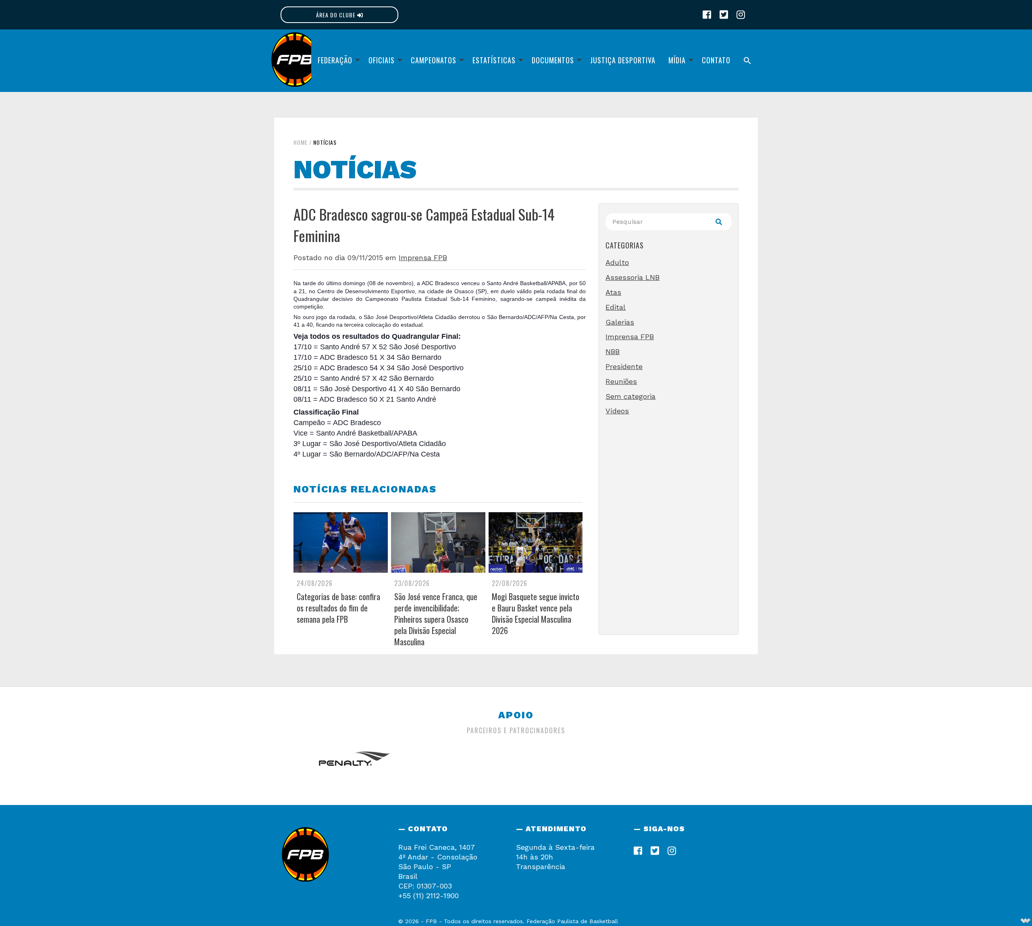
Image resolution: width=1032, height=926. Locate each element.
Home (300, 142)
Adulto (617, 262)
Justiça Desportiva (622, 60)
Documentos (553, 60)
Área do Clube (336, 14)
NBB (612, 351)
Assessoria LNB (632, 277)
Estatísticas (494, 60)
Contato (716, 60)
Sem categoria (630, 396)
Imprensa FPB (423, 257)
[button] (747, 60)
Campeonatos (433, 60)
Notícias (325, 142)
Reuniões (621, 381)
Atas (613, 292)
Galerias (619, 322)
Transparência (540, 866)
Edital (615, 307)
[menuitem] (336, 60)
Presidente (624, 366)
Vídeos (617, 411)
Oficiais (381, 60)
